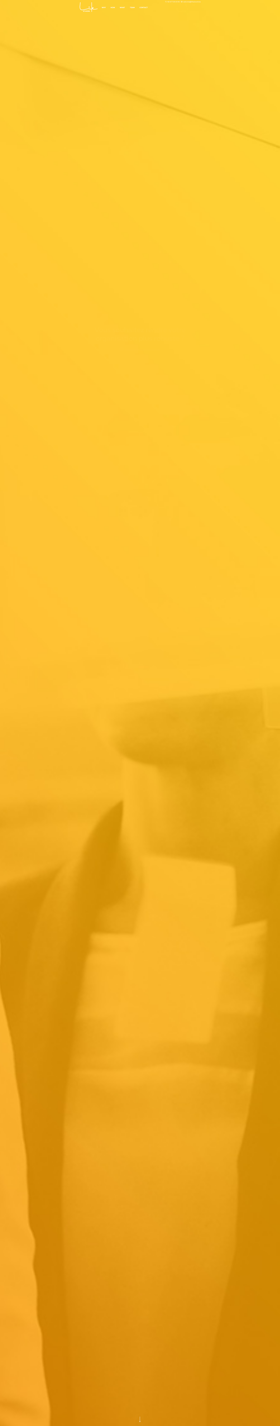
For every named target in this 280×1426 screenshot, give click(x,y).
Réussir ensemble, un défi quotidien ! (140, 330)
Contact (143, 8)
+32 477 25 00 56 (173, 2)
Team (132, 8)
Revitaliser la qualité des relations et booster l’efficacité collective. (142, 341)
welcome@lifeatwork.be (192, 2)
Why (104, 8)
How (113, 8)
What (122, 8)
